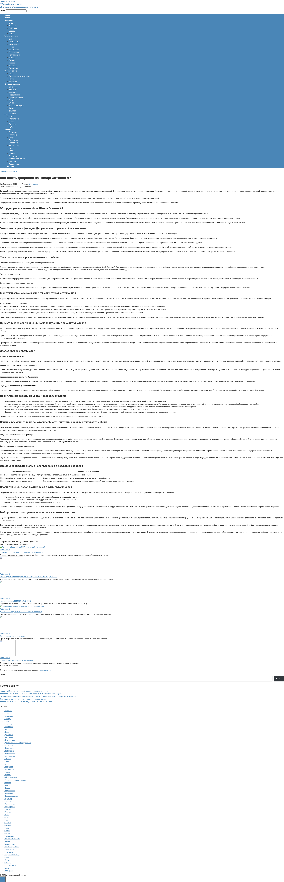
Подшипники (14, 95)
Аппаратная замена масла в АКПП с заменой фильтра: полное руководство (31, 694)
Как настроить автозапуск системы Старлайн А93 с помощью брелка (28, 577)
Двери (11, 137)
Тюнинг (12, 63)
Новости (7, 18)
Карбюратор (14, 145)
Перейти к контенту (8, 1)
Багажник (13, 132)
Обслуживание (10, 71)
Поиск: (3, 10)
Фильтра (12, 111)
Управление (14, 119)
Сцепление (13, 156)
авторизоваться (44, 670)
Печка (7, 785)
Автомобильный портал (20, 7)
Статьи (11, 34)
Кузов (11, 148)
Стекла (12, 103)
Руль (11, 127)
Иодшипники (9, 753)
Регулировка (14, 55)
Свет (11, 100)
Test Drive (8, 711)
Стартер (12, 153)
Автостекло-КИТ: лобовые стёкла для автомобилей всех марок (26, 702)
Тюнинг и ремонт (11, 36)
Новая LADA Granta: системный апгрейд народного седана (24, 691)
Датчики (12, 39)
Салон (11, 151)
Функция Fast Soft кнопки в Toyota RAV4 (16, 660)
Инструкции (14, 44)
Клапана (12, 89)
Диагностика (14, 42)
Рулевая (12, 124)
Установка (13, 66)
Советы (12, 31)
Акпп (11, 74)
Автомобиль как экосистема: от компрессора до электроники (25, 699)
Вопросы (12, 26)
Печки (11, 79)
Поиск (2, 675)
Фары (11, 108)
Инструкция (9, 751)
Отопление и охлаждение (19, 76)
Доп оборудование (12, 84)
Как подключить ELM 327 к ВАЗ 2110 (15, 601)
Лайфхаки (13, 28)
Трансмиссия (14, 164)
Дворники (13, 87)
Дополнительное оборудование (17, 743)
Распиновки (14, 52)
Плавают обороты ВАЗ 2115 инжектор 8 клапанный (21, 552)
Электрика (13, 68)
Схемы (12, 60)
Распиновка (14, 50)
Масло (11, 47)
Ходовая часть (10, 113)
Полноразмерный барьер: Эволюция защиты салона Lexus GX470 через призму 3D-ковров (38, 696)
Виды (11, 23)
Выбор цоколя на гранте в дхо (12, 636)
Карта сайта (9, 167)
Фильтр (7, 860)
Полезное (8, 20)
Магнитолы (13, 92)
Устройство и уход (16, 105)
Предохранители (16, 97)
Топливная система (17, 159)
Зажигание (13, 143)
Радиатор (13, 82)
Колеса (12, 116)
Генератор (13, 135)
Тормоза (12, 161)
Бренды (7, 129)
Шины (11, 121)
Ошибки (7, 783)
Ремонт (12, 58)
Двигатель (13, 140)
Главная (7, 15)
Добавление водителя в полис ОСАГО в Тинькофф (21, 612)
